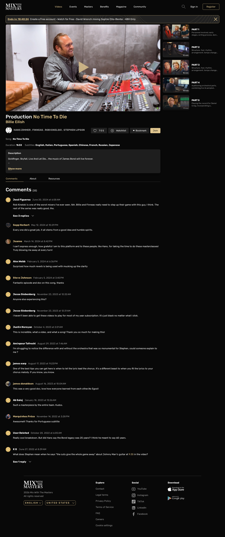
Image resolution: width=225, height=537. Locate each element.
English (31, 502)
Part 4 (196, 82)
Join (155, 130)
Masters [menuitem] (88, 6)
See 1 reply (19, 461)
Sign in (194, 6)
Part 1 (195, 29)
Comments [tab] (11, 178)
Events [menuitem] (73, 6)
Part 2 (196, 47)
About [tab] (33, 178)
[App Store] (184, 489)
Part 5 (196, 100)
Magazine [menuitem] (121, 6)
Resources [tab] (54, 178)
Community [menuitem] (140, 6)
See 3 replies (21, 215)
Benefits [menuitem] (104, 6)
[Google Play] (184, 498)
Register (211, 6)
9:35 (131, 454)
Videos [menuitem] (58, 6)
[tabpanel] (83, 325)
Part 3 (196, 64)
